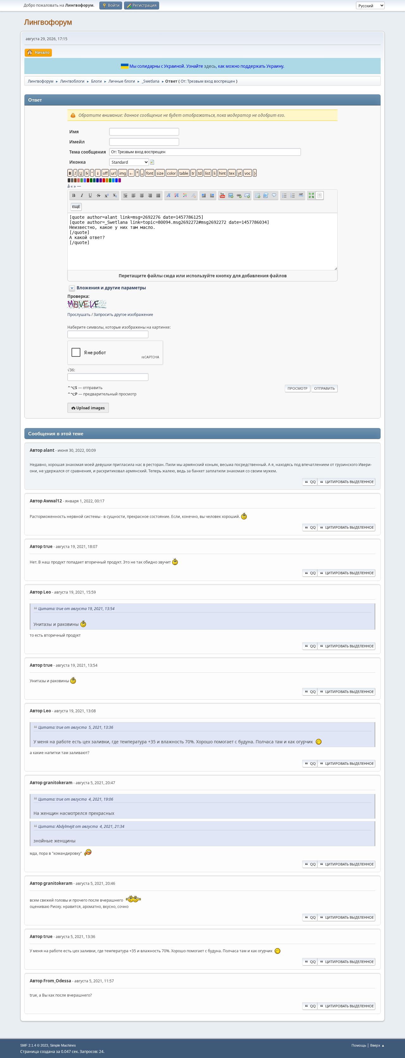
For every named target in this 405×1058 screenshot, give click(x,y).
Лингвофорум (48, 22)
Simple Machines (63, 1045)
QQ (313, 481)
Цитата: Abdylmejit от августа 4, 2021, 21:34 (81, 826)
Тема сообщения (87, 152)
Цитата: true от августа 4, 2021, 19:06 (75, 799)
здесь (210, 66)
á (68, 186)
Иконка (77, 162)
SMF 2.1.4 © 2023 (34, 1045)
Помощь (359, 1045)
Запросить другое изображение (123, 314)
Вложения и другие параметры (111, 288)
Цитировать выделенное (349, 481)
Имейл (77, 142)
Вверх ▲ (377, 1045)
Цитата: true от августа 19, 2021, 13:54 (76, 608)
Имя (74, 132)
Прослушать (78, 314)
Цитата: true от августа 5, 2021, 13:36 (75, 727)
